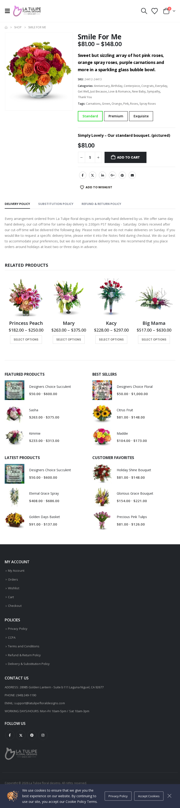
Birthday (116, 86)
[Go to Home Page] (6, 27)
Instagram (43, 735)
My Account (16, 570)
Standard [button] (90, 116)
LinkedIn (102, 175)
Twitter (92, 175)
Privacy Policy (17, 628)
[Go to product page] (26, 297)
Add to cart (128, 157)
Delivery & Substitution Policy (29, 664)
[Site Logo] (27, 10)
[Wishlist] (154, 11)
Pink (126, 104)
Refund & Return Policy (24, 655)
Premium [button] (116, 116)
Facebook (82, 175)
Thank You (85, 97)
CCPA (11, 637)
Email (132, 175)
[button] (9, 11)
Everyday (161, 86)
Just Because (98, 91)
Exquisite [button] (141, 116)
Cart (11, 597)
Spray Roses (147, 104)
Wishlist (13, 588)
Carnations (93, 104)
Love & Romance (119, 91)
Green (106, 104)
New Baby (139, 91)
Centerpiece (132, 86)
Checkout (15, 606)
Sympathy (153, 91)
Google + (112, 175)
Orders (13, 579)
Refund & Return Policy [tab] (101, 204)
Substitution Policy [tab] (55, 204)
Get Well (83, 91)
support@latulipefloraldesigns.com (39, 703)
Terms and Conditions (23, 646)
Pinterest (122, 175)
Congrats (147, 86)
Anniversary (102, 86)
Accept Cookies (149, 796)
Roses (134, 104)
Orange (117, 104)
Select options (26, 339)
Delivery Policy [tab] (17, 204)
